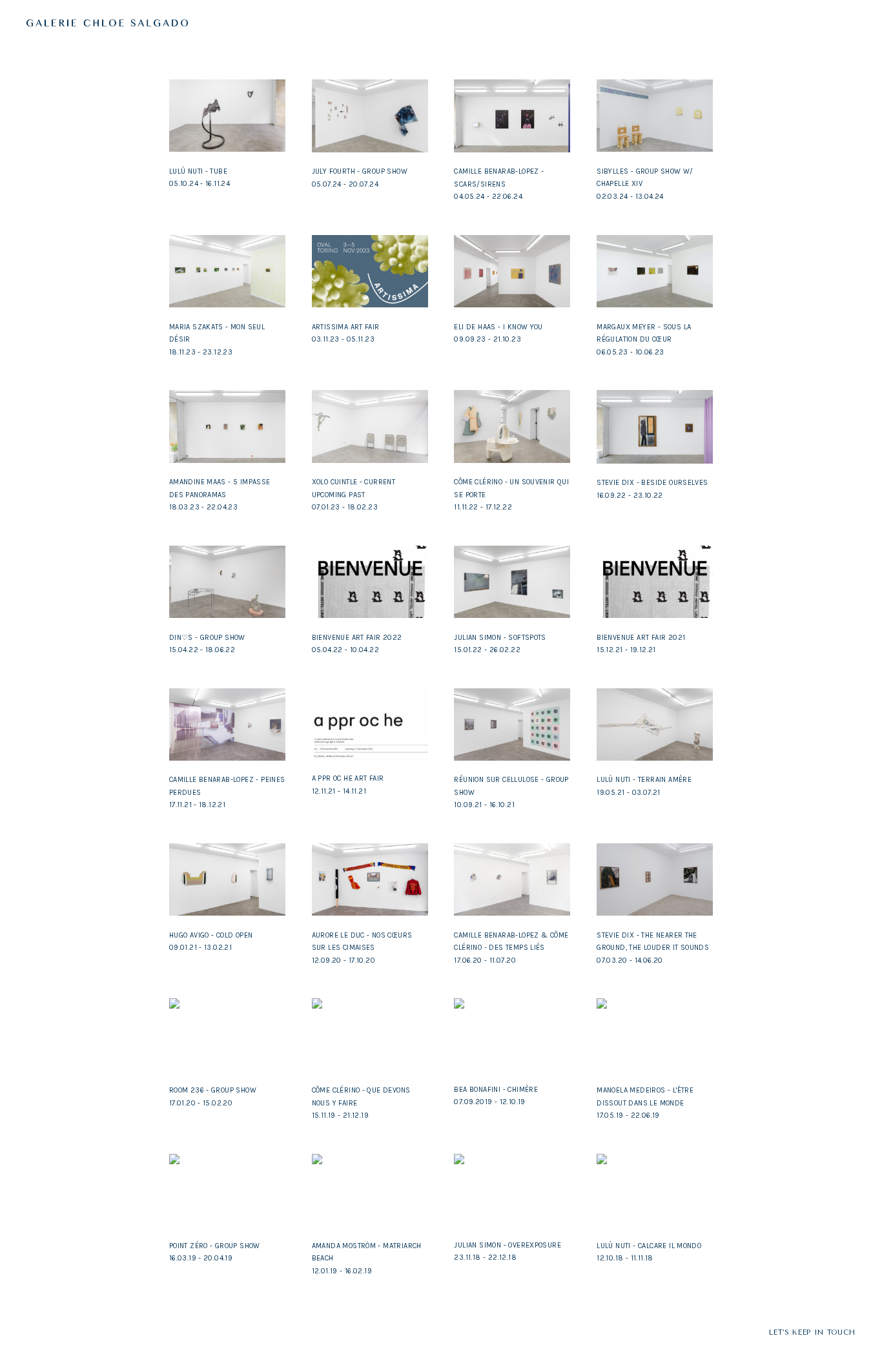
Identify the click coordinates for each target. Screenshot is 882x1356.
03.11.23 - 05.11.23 (343, 339)
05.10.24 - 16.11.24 (199, 184)
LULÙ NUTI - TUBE (198, 171)
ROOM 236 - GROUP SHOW (212, 1090)
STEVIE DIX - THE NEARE (637, 935)
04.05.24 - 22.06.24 (488, 196)
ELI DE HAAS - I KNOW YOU (498, 327)
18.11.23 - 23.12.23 (200, 352)
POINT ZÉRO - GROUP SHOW (214, 1246)
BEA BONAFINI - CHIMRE (496, 1089)
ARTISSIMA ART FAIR (346, 327)
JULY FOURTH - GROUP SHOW (359, 171)
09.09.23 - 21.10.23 (487, 339)
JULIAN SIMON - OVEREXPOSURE (507, 1245)
